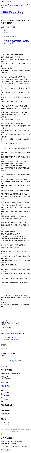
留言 (16, 333)
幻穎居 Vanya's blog (12, 12)
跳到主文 (3, 16)
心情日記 (13, 337)
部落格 (6, 32)
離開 (9, 449)
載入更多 (3, 345)
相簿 (5, 30)
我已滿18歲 (4, 449)
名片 (5, 34)
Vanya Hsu (3, 324)
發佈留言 (3, 355)
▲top (2, 342)
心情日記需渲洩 (14, 339)
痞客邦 (12, 333)
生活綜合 (13, 27)
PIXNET (7, 429)
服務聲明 (17, 431)
